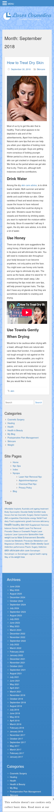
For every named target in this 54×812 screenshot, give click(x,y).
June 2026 (15, 586)
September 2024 (18, 604)
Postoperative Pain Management (23, 437)
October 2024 (16, 600)
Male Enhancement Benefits (31, 537)
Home (15, 462)
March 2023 (15, 629)
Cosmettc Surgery (26, 514)
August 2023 (16, 615)
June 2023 (15, 622)
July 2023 (14, 618)
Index (15, 469)
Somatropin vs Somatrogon (16, 553)
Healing (11, 423)
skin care (25, 550)
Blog (15, 491)
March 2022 (15, 647)
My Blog (11, 433)
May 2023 (14, 626)
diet (6, 517)
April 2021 (15, 687)
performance (19, 546)
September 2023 (18, 611)
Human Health (18, 528)
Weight (11, 444)
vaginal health (35, 553)
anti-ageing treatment (39, 508)
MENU (11, 3)
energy (33, 518)
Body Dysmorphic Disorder (16, 511)
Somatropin (35, 550)
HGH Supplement (32, 524)
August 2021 (16, 673)
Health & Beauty (15, 430)
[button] (5, 3)
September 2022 (18, 640)
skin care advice (29, 185)
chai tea (13, 514)
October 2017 (16, 738)
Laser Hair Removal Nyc (30, 476)
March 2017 (15, 749)
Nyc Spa (17, 465)
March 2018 (15, 724)
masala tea (9, 540)
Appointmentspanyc (28, 480)
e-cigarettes (14, 518)
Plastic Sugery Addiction (35, 546)
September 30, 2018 (21, 69)
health (8, 524)
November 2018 (17, 695)
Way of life (9, 557)
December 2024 (17, 597)
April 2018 (15, 720)
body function (34, 511)
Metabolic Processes (24, 540)
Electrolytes (24, 518)
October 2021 (16, 666)
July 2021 (14, 676)
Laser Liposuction (20, 534)
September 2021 (18, 669)
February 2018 (17, 727)
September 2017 (18, 742)
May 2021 (14, 684)
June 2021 (15, 680)
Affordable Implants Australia (17, 508)
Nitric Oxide (30, 543)
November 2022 (17, 637)
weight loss (19, 556)
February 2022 (17, 651)
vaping (44, 553)
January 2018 (16, 731)
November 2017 (17, 734)
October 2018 (16, 698)
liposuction (34, 534)
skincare (15, 550)
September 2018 (18, 702)
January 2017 (16, 756)
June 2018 (15, 713)
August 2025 (16, 593)
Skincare (41, 69)
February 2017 (17, 753)
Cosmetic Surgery (16, 419)
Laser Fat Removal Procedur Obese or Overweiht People (22, 530)
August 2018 (16, 705)
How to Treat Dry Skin (25, 62)
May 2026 (14, 589)
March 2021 (15, 691)
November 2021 (17, 662)
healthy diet (18, 524)
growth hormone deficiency (37, 521)
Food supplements (17, 521)
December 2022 (17, 633)
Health (11, 426)
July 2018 (14, 709)
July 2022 (14, 644)
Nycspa (16, 473)
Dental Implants (41, 514)
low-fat (14, 537)
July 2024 (14, 608)
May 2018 (14, 716)
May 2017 (14, 745)
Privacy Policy (25, 487)
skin (12, 390)
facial (39, 517)
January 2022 (16, 655)
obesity (39, 543)
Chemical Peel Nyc (28, 483)
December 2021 (17, 658)
